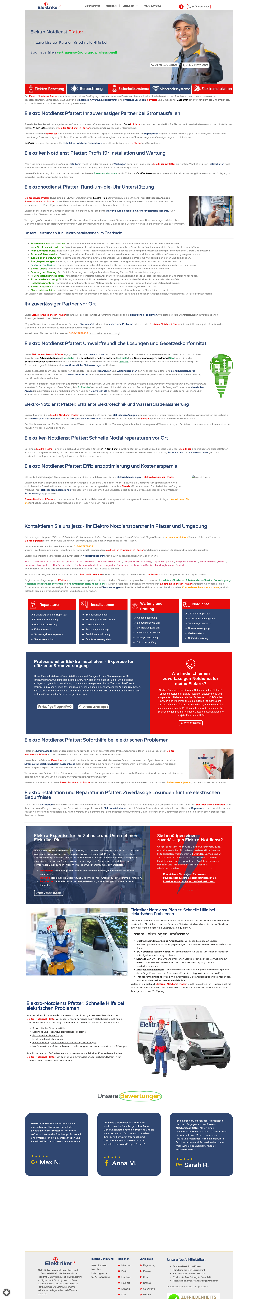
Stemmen (123, 565)
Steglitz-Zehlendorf (186, 561)
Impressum (201, 1286)
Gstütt (222, 561)
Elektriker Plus (92, 5)
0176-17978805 (152, 5)
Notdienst (111, 5)
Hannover (30, 565)
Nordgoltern (44, 565)
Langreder (109, 565)
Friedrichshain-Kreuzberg (82, 561)
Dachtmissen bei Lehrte (88, 565)
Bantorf (180, 565)
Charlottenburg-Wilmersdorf (49, 561)
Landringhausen (164, 565)
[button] (6, 1292)
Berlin (28, 561)
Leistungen (128, 5)
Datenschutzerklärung (179, 1286)
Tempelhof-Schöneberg (137, 561)
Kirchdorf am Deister (142, 565)
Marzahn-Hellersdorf (110, 561)
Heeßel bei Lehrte (63, 565)
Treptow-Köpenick (163, 561)
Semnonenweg (208, 561)
